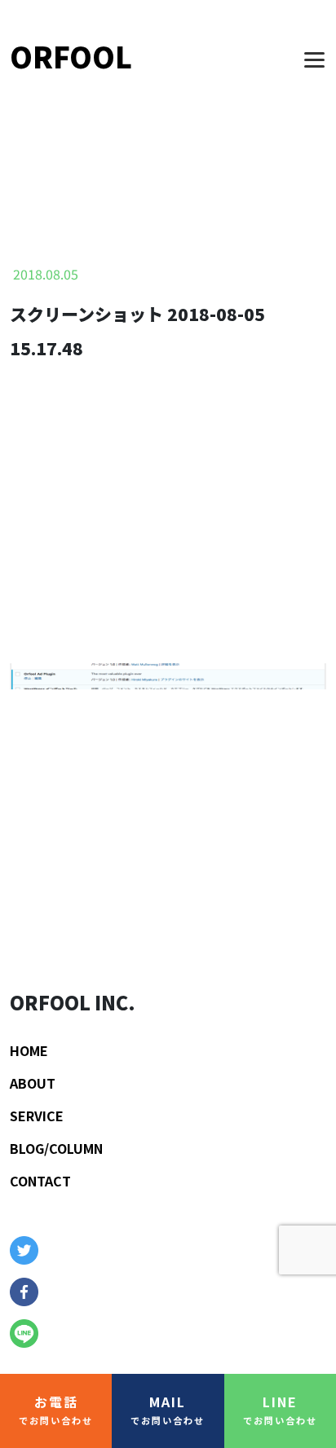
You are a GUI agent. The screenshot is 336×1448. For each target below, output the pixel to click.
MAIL (167, 1410)
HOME (29, 1050)
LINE (280, 1410)
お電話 (56, 1410)
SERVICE (37, 1115)
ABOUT (32, 1083)
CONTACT (40, 1181)
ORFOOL (71, 56)
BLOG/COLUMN (56, 1148)
